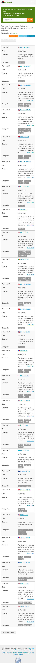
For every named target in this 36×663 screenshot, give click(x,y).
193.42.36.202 (24, 376)
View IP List (30, 648)
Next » (13, 40)
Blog (3, 653)
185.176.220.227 (25, 66)
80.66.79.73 (23, 351)
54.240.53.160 (24, 259)
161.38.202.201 (25, 332)
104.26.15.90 (24, 232)
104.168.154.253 (25, 162)
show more (30, 100)
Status (15, 654)
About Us (8, 653)
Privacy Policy (29, 650)
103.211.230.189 (25, 490)
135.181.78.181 (25, 563)
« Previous (5, 40)
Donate (21, 654)
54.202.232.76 (24, 606)
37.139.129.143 (25, 471)
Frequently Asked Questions (20, 653)
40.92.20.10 (23, 209)
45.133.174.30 (24, 137)
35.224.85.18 (24, 515)
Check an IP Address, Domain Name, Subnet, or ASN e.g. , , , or (18, 12)
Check (30, 20)
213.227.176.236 (25, 309)
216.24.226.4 (24, 425)
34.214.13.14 (24, 583)
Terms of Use (19, 650)
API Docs (31, 653)
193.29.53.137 (24, 450)
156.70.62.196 (24, 187)
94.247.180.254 (25, 538)
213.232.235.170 (25, 110)
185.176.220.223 (25, 85)
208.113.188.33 (25, 400)
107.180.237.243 (25, 284)
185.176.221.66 (25, 47)
